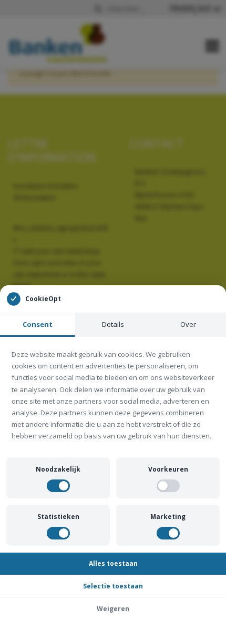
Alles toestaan (113, 563)
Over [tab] (188, 324)
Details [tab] (113, 324)
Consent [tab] (38, 324)
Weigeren (113, 608)
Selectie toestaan (113, 586)
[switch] (58, 485)
